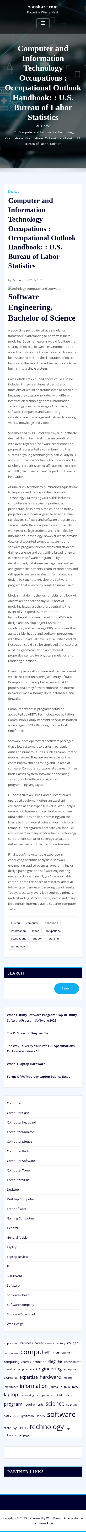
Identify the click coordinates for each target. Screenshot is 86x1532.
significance (27, 1416)
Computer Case (18, 1113)
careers (49, 1343)
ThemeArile (45, 1523)
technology (18, 946)
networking (27, 1395)
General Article (17, 1237)
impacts (67, 1377)
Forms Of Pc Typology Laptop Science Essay (38, 1076)
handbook (51, 923)
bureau (15, 923)
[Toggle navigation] (43, 23)
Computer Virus (18, 1180)
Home (45, 126)
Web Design (15, 1324)
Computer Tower (19, 1170)
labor (35, 931)
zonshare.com (43, 6)
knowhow (69, 1386)
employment (26, 1369)
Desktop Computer (20, 1199)
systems (20, 1427)
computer (32, 923)
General (12, 1228)
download (10, 1369)
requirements (34, 1404)
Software (13, 1285)
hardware (50, 1376)
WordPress (53, 1518)
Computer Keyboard (21, 1122)
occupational (53, 931)
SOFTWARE (15, 1276)
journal (54, 1387)
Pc (8, 1266)
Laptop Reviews (18, 1256)
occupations (18, 938)
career (39, 1343)
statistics (54, 938)
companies (11, 1353)
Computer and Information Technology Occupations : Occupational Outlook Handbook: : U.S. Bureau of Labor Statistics (43, 138)
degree (55, 1361)
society (41, 1416)
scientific (71, 1404)
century (60, 1343)
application (11, 1343)
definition (39, 1362)
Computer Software (21, 1161)
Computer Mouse (19, 1141)
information (18, 931)
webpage (23, 1435)
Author (15, 280)
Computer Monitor (20, 1132)
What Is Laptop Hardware (26, 1064)
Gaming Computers (21, 1218)
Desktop (13, 191)
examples (10, 1377)
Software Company (20, 1304)
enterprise (70, 1369)
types (69, 1428)
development (72, 1362)
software (61, 1414)
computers (62, 1352)
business (26, 1343)
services (11, 1415)
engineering (49, 1369)
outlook (37, 938)
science (55, 1403)
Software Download (21, 1314)
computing (11, 1362)
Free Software (17, 1209)
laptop (11, 1394)
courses (26, 1362)
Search (15, 973)
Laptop (12, 1247)
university (10, 1435)
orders (68, 1395)
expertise (28, 1377)
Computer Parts (18, 1151)
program (13, 1404)
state (7, 1428)
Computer (14, 1103)
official (58, 1395)
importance (11, 1387)
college (72, 1343)
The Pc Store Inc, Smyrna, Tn (27, 1033)
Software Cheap (18, 1295)
